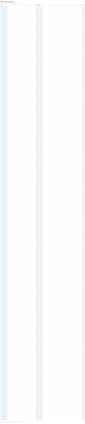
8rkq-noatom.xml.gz (4, 363)
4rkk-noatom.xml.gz (4, 169)
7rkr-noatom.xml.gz (4, 319)
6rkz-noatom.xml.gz (4, 285)
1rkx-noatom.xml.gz (4, 50)
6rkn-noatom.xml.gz (4, 270)
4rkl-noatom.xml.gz (4, 170)
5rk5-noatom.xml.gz (4, 196)
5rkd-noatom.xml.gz (4, 207)
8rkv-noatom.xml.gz (4, 370)
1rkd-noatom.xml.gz (4, 25)
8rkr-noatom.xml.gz (4, 364)
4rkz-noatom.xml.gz (4, 188)
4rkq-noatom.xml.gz (4, 177)
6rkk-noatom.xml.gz (4, 266)
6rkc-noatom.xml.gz (4, 255)
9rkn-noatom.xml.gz (4, 404)
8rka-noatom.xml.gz (4, 345)
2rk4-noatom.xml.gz (4, 58)
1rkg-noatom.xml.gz (4, 28)
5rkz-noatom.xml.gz (4, 237)
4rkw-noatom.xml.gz (4, 184)
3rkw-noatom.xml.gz (4, 137)
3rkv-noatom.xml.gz (4, 136)
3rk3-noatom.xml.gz (4, 103)
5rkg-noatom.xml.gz (4, 211)
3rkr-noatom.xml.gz (4, 132)
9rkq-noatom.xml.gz (4, 408)
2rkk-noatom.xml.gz (4, 80)
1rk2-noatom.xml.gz (4, 10)
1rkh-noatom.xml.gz (4, 29)
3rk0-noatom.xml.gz (4, 99)
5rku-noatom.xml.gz (4, 230)
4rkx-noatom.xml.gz (4, 185)
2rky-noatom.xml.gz (4, 96)
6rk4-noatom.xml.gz (4, 244)
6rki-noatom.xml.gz (4, 263)
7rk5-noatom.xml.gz (4, 293)
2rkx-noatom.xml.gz (4, 95)
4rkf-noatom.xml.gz (4, 162)
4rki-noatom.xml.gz (4, 166)
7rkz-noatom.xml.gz (4, 330)
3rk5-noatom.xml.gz (4, 106)
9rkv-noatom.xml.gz (4, 415)
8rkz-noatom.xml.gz (4, 374)
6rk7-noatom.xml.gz (4, 248)
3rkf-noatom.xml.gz (4, 118)
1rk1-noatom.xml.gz (4, 9)
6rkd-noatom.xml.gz (4, 256)
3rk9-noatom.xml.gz (4, 111)
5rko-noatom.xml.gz (4, 222)
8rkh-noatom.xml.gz (4, 355)
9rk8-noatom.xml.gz (4, 385)
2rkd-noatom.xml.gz (4, 70)
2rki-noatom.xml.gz (4, 77)
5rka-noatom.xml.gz (4, 203)
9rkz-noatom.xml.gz (4, 419)
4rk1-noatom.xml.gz (4, 144)
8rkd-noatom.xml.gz (4, 349)
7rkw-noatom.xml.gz (4, 326)
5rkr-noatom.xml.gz (4, 226)
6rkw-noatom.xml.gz (4, 281)
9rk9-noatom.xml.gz (4, 386)
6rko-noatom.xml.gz (4, 271)
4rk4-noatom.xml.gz (4, 147)
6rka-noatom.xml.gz (4, 252)
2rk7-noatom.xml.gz (4, 62)
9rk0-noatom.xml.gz (4, 375)
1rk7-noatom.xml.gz (4, 17)
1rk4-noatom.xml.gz (4, 13)
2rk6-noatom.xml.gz (4, 61)
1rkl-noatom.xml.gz (4, 35)
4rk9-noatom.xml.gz (4, 154)
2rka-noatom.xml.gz (4, 66)
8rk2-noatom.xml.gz (4, 334)
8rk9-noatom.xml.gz (4, 344)
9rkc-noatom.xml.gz (4, 389)
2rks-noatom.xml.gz (4, 88)
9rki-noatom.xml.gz (4, 397)
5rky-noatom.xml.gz (4, 236)
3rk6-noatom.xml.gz (4, 107)
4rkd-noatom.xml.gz (4, 159)
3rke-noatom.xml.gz (4, 117)
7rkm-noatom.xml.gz (4, 315)
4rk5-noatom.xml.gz (4, 148)
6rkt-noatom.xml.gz (4, 277)
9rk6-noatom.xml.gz (4, 382)
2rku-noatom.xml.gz (4, 91)
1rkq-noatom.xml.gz (4, 40)
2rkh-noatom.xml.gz (4, 76)
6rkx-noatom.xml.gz (4, 282)
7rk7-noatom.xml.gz (4, 296)
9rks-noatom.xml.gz (4, 411)
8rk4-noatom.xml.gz (4, 337)
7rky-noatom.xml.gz (4, 329)
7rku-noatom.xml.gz (4, 323)
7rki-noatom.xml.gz (4, 311)
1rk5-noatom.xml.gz (4, 14)
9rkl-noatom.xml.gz (4, 401)
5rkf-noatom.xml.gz (4, 210)
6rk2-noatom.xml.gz (4, 241)
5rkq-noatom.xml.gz (4, 225)
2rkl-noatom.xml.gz (4, 81)
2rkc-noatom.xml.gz (4, 69)
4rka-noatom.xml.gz (4, 155)
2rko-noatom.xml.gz (4, 85)
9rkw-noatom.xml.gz (4, 416)
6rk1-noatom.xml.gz (4, 240)
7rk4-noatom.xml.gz (4, 292)
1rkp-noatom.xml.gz (4, 39)
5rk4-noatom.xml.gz (4, 195)
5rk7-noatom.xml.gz (4, 199)
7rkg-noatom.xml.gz (4, 308)
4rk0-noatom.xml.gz (4, 143)
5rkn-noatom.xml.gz (4, 221)
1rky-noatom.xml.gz (4, 51)
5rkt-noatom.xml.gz (4, 229)
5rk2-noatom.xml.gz (4, 192)
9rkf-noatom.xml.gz (4, 393)
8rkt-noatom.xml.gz (4, 367)
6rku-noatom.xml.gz (4, 278)
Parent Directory (4, 6)
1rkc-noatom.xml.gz (4, 24)
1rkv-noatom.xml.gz (4, 47)
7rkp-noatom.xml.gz (4, 318)
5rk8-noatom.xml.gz (4, 200)
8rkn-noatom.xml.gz (4, 359)
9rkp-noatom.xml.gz (4, 407)
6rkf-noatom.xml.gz (4, 259)
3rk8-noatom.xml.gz (4, 110)
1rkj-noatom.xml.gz (4, 32)
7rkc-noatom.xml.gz (4, 303)
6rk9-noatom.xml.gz (4, 251)
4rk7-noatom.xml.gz (4, 151)
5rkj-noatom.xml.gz (4, 215)
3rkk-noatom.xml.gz (4, 125)
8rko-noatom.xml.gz (4, 360)
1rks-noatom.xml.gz (4, 43)
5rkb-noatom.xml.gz (4, 204)
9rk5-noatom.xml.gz (4, 381)
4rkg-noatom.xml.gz (4, 163)
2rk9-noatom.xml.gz (4, 65)
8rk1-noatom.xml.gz (4, 333)
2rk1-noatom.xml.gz (4, 54)
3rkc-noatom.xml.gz (4, 114)
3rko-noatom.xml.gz (4, 128)
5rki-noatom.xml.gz (4, 214)
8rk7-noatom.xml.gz (4, 341)
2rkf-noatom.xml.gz (4, 73)
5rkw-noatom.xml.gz (4, 233)
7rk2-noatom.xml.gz (4, 289)
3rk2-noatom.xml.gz (4, 102)
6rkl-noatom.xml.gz (4, 267)
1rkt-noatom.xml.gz (4, 44)
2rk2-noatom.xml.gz (4, 55)
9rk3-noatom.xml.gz (4, 378)
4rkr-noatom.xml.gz (4, 178)
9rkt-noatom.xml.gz (4, 412)
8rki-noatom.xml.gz (4, 356)
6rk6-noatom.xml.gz (4, 247)
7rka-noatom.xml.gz (4, 300)
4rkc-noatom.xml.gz (4, 158)
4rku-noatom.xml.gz (4, 181)
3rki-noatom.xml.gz (4, 122)
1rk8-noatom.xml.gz (4, 18)
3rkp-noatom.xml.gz (4, 129)
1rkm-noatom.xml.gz (4, 36)
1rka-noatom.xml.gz (4, 21)
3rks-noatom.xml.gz (4, 133)
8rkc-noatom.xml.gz (4, 348)
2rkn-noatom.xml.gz (4, 84)
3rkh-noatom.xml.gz (4, 121)
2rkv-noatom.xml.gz (4, 92)
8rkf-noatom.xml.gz (4, 352)
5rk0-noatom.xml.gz (4, 189)
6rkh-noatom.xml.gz (4, 262)
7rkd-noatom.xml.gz (4, 304)
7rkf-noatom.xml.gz (4, 307)
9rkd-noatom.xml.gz (4, 390)
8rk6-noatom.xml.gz (4, 340)
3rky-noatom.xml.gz (4, 140)
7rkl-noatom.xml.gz (4, 314)
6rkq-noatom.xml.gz (4, 274)
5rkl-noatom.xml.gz (4, 218)
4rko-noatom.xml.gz (4, 174)
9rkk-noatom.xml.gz (4, 400)
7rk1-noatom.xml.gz (4, 288)
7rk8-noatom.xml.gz (4, 297)
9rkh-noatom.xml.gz (4, 396)
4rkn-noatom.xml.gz (4, 173)
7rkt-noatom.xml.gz (4, 322)
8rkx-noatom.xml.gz (4, 371)
